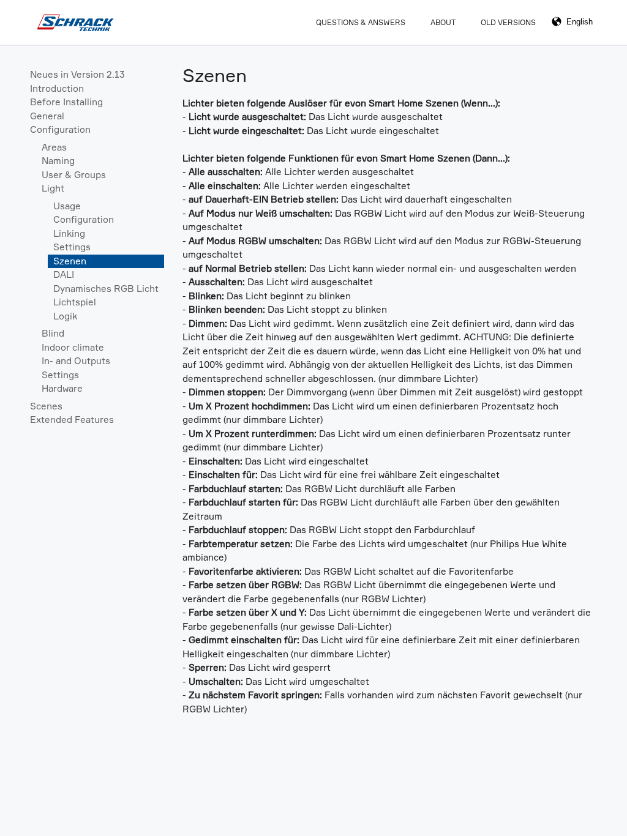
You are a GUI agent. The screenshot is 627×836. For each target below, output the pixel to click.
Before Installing (66, 102)
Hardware (62, 388)
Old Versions (508, 22)
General (47, 116)
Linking (69, 233)
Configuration (60, 129)
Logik (65, 316)
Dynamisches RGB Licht (106, 288)
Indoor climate (73, 347)
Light (53, 188)
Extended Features (72, 419)
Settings (72, 247)
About (443, 22)
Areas (54, 147)
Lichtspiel (74, 302)
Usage (67, 206)
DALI (63, 274)
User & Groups (74, 175)
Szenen (69, 261)
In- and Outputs (76, 361)
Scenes (46, 406)
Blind (53, 333)
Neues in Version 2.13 (77, 74)
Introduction (57, 88)
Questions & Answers (360, 22)
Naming (58, 160)
